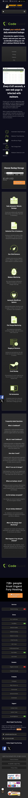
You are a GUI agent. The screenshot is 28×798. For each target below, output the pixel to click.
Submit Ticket (14, 712)
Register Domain (14, 667)
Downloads (14, 697)
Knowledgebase (14, 716)
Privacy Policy (14, 768)
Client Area (22, 1)
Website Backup (14, 631)
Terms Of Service (14, 759)
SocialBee (14, 623)
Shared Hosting (14, 609)
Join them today (16, 595)
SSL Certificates (14, 619)
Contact (6, 1)
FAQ (14, 60)
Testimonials (14, 689)
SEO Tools (14, 644)
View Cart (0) (14, 1)
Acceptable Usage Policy (14, 763)
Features (14, 57)
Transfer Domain (14, 671)
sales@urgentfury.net (11, 734)
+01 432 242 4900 (9, 738)
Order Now (19, 182)
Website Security (14, 636)
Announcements (14, 693)
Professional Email (14, 648)
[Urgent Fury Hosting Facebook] (4, 748)
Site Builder (14, 652)
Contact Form (14, 708)
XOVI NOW (14, 656)
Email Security (14, 640)
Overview (14, 51)
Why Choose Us (14, 685)
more (19, 729)
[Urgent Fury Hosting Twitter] (9, 748)
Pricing (14, 54)
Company (14, 681)
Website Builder (14, 627)
